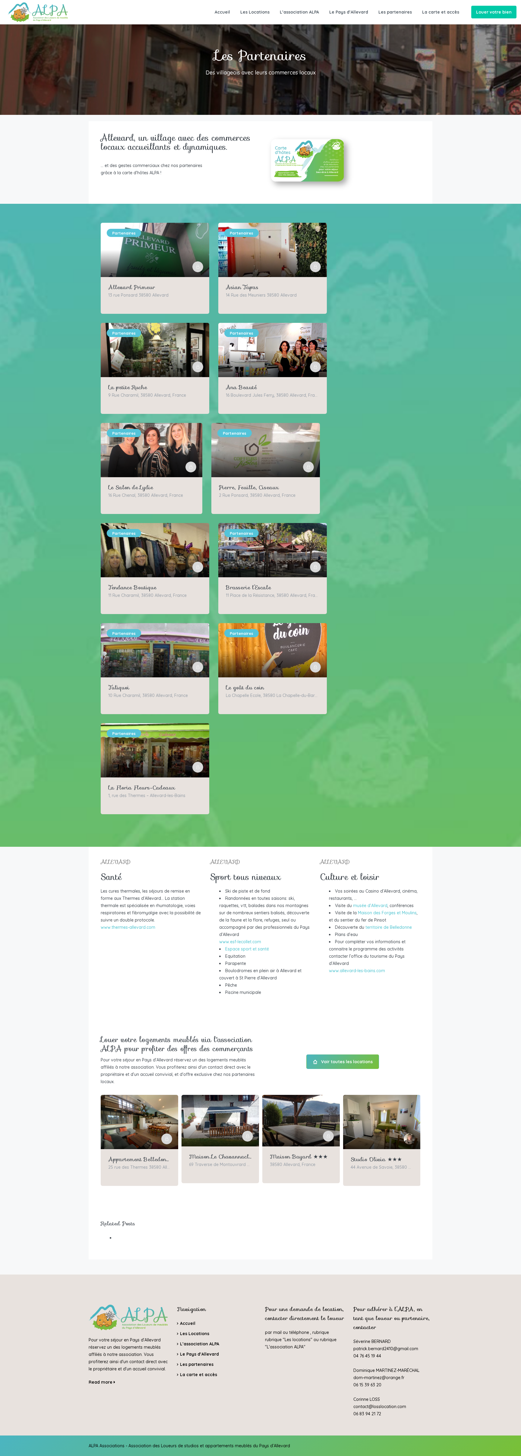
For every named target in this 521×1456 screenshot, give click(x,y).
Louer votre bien (494, 12)
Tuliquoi (118, 687)
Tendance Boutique (132, 587)
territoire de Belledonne (388, 927)
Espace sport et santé (247, 949)
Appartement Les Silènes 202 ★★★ (382, 1159)
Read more (101, 1382)
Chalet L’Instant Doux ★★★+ (139, 1159)
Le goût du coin (245, 687)
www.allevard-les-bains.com (357, 970)
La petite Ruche (127, 387)
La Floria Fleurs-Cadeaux (141, 787)
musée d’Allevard (370, 905)
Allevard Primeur (131, 287)
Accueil (222, 12)
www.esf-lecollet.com (240, 941)
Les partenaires (395, 12)
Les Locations (255, 12)
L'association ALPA (285, 1347)
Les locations (298, 1339)
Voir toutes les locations (347, 1061)
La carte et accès (440, 12)
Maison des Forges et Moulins (387, 913)
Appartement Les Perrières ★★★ (301, 1159)
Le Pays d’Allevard (348, 12)
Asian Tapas (242, 287)
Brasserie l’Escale (248, 587)
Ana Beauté (241, 387)
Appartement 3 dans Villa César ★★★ (220, 1156)
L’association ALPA (299, 12)
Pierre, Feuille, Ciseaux (249, 487)
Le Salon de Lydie (130, 487)
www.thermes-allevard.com (128, 927)
